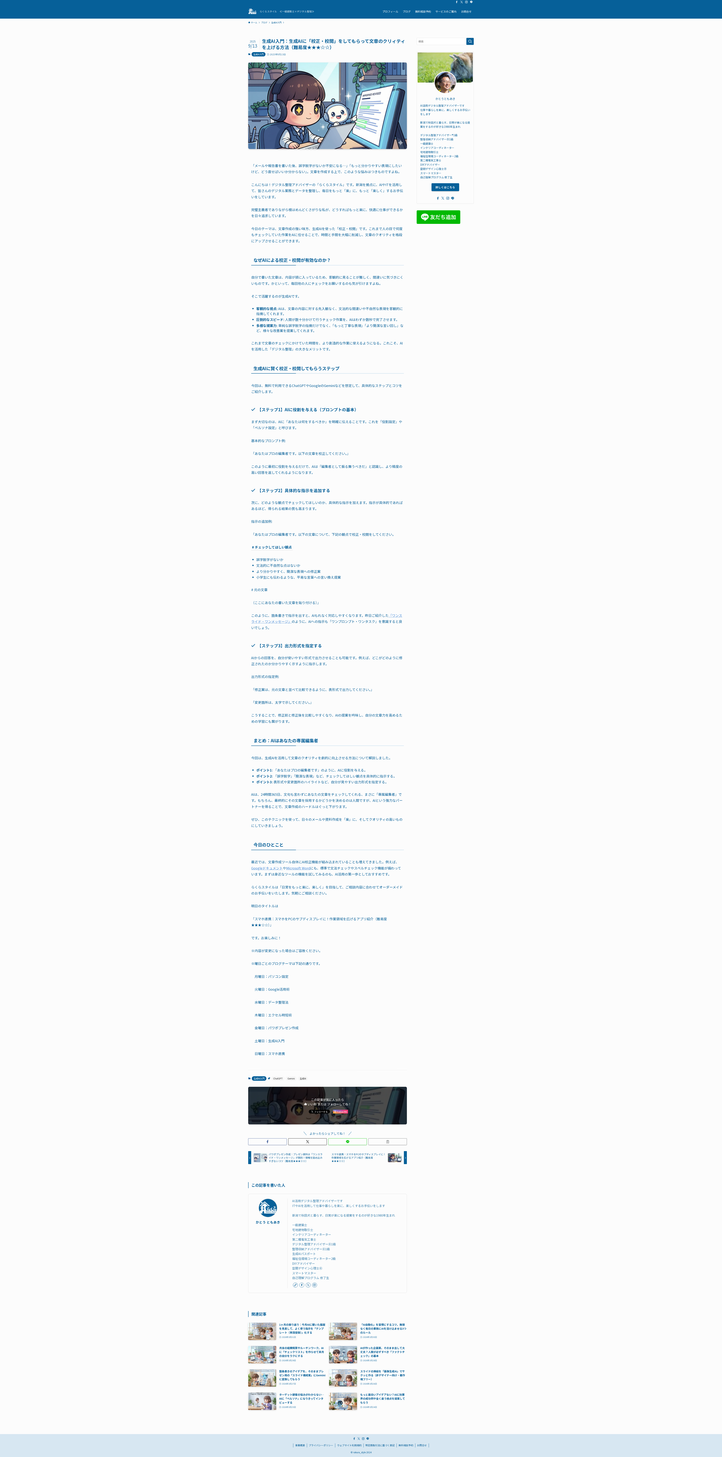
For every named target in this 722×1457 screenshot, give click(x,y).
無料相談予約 (406, 1445)
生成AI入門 (258, 54)
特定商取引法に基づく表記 (380, 1445)
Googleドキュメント (267, 868)
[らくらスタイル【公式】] (252, 11)
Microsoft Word (298, 868)
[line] (471, 2)
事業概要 (300, 1445)
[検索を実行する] (470, 41)
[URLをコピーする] (387, 1141)
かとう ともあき (268, 1222)
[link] (295, 1285)
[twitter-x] (461, 2)
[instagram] (466, 2)
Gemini (291, 1078)
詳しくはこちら (445, 187)
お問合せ (422, 1445)
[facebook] (456, 2)
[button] (267, 1141)
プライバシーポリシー (321, 1445)
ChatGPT (278, 1078)
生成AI (303, 1078)
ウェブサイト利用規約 (349, 1445)
